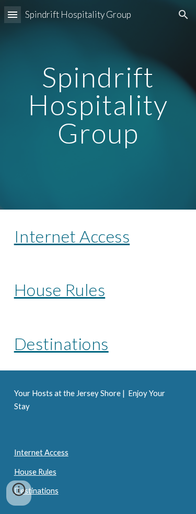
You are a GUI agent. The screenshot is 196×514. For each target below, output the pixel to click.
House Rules (60, 289)
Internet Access (72, 236)
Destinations (61, 343)
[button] (12, 14)
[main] (98, 105)
